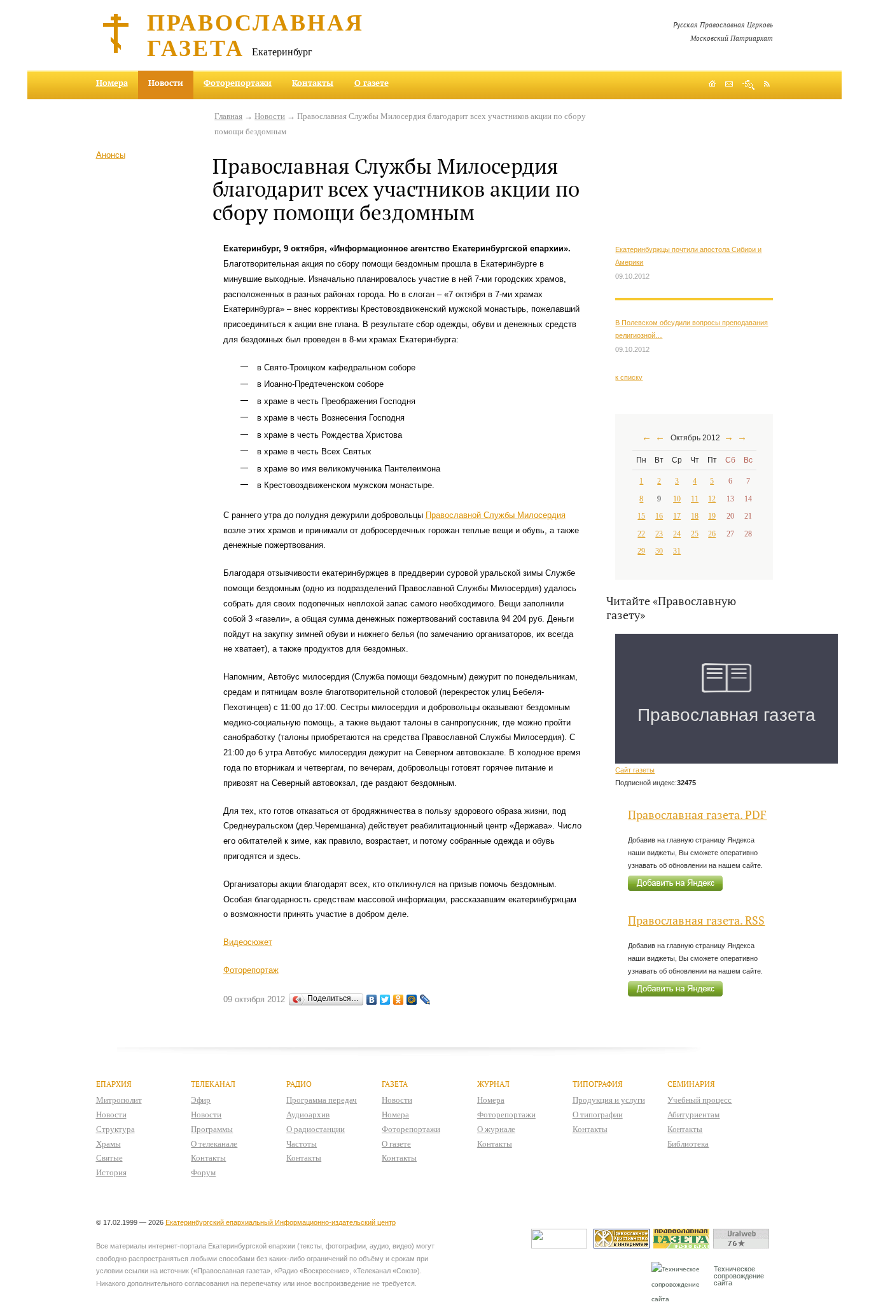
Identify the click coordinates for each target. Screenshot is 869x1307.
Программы (212, 1129)
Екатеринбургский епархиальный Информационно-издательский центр (280, 1222)
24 (677, 533)
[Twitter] (385, 999)
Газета (395, 1084)
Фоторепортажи (238, 82)
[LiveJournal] (425, 999)
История (111, 1172)
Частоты (301, 1144)
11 (695, 498)
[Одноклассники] (398, 999)
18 (695, 516)
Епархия (114, 1084)
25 (695, 533)
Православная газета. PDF (697, 814)
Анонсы (110, 155)
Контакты (312, 82)
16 (659, 516)
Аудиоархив (308, 1114)
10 (677, 498)
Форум (203, 1172)
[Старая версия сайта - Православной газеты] (683, 1245)
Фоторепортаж (251, 970)
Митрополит (119, 1100)
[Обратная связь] (729, 85)
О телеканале (214, 1144)
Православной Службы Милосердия (496, 515)
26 (712, 533)
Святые (109, 1158)
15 (641, 516)
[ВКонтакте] (372, 999)
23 (659, 533)
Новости (269, 116)
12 (712, 498)
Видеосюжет (247, 942)
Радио (299, 1084)
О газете (371, 82)
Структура (115, 1129)
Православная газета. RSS (696, 920)
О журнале (496, 1129)
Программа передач (321, 1100)
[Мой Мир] (412, 999)
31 (677, 551)
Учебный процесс (699, 1100)
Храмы (108, 1144)
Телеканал (213, 1084)
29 (641, 551)
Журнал (493, 1084)
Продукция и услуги (609, 1100)
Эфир (201, 1100)
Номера (112, 82)
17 (677, 516)
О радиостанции (315, 1129)
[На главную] (712, 85)
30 (659, 551)
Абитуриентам (693, 1114)
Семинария (691, 1084)
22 (641, 533)
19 (712, 516)
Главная (228, 116)
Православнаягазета (255, 34)
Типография (598, 1084)
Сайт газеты (635, 770)
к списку (629, 377)
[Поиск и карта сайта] (748, 85)
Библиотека (688, 1144)
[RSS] (767, 83)
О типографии (598, 1114)
